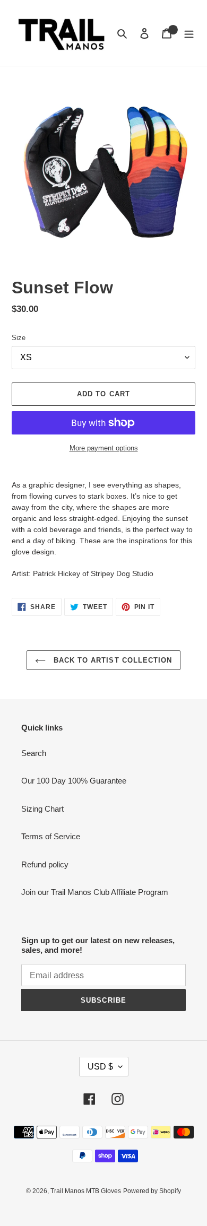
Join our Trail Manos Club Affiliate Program (94, 892)
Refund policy (44, 864)
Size (18, 338)
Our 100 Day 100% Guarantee (73, 780)
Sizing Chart (42, 808)
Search (33, 753)
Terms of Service (50, 836)
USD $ (100, 1066)
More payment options (104, 448)
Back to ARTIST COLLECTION (111, 660)
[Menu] (189, 33)
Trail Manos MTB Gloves (85, 1191)
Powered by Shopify (152, 1191)
